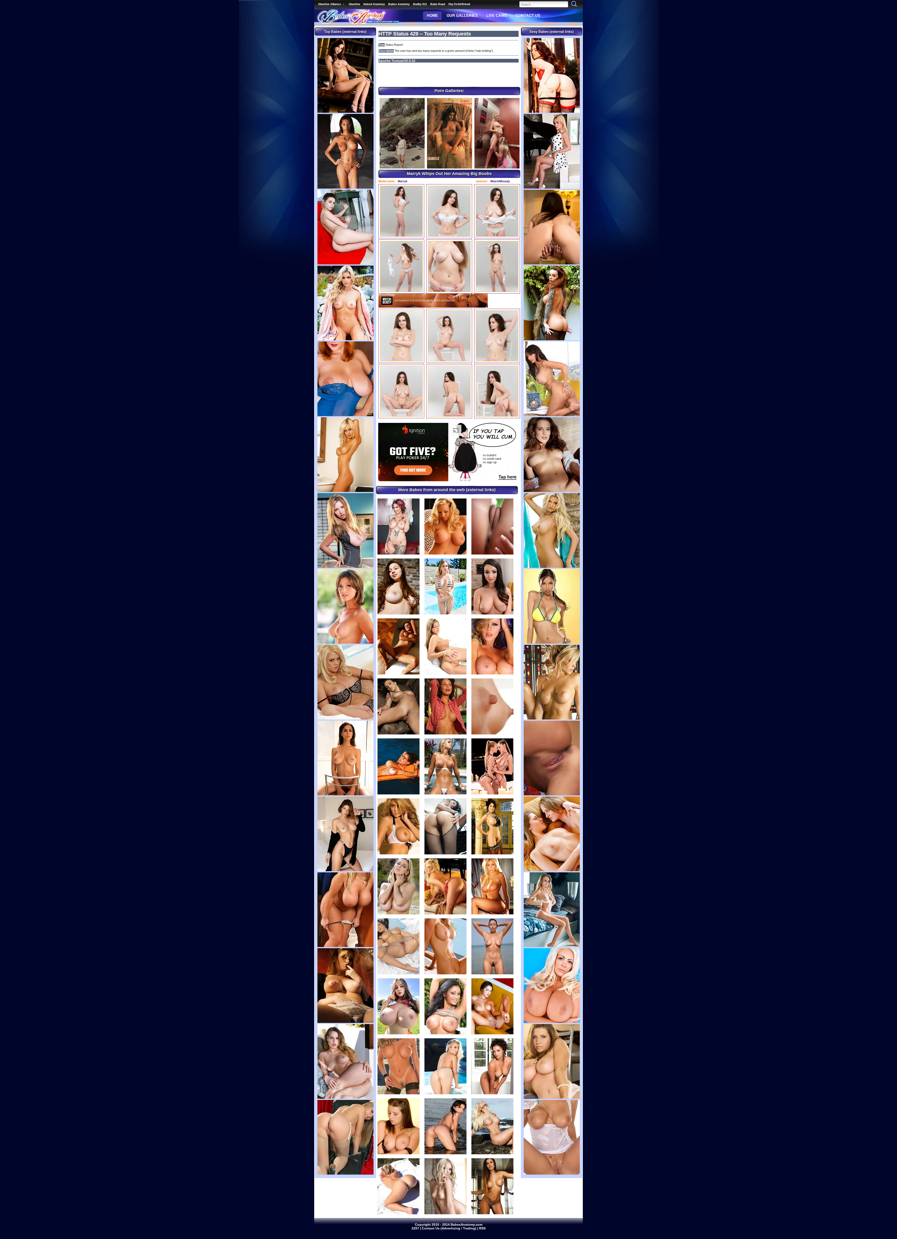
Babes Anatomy (399, 4)
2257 (416, 1228)
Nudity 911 (420, 4)
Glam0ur (354, 4)
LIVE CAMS (496, 16)
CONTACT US (528, 16)
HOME (432, 16)
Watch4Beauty (500, 181)
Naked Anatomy (374, 4)
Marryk (402, 181)
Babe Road (437, 4)
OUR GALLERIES (462, 16)
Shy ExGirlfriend (459, 4)
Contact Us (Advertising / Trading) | (450, 1228)
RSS (482, 1228)
